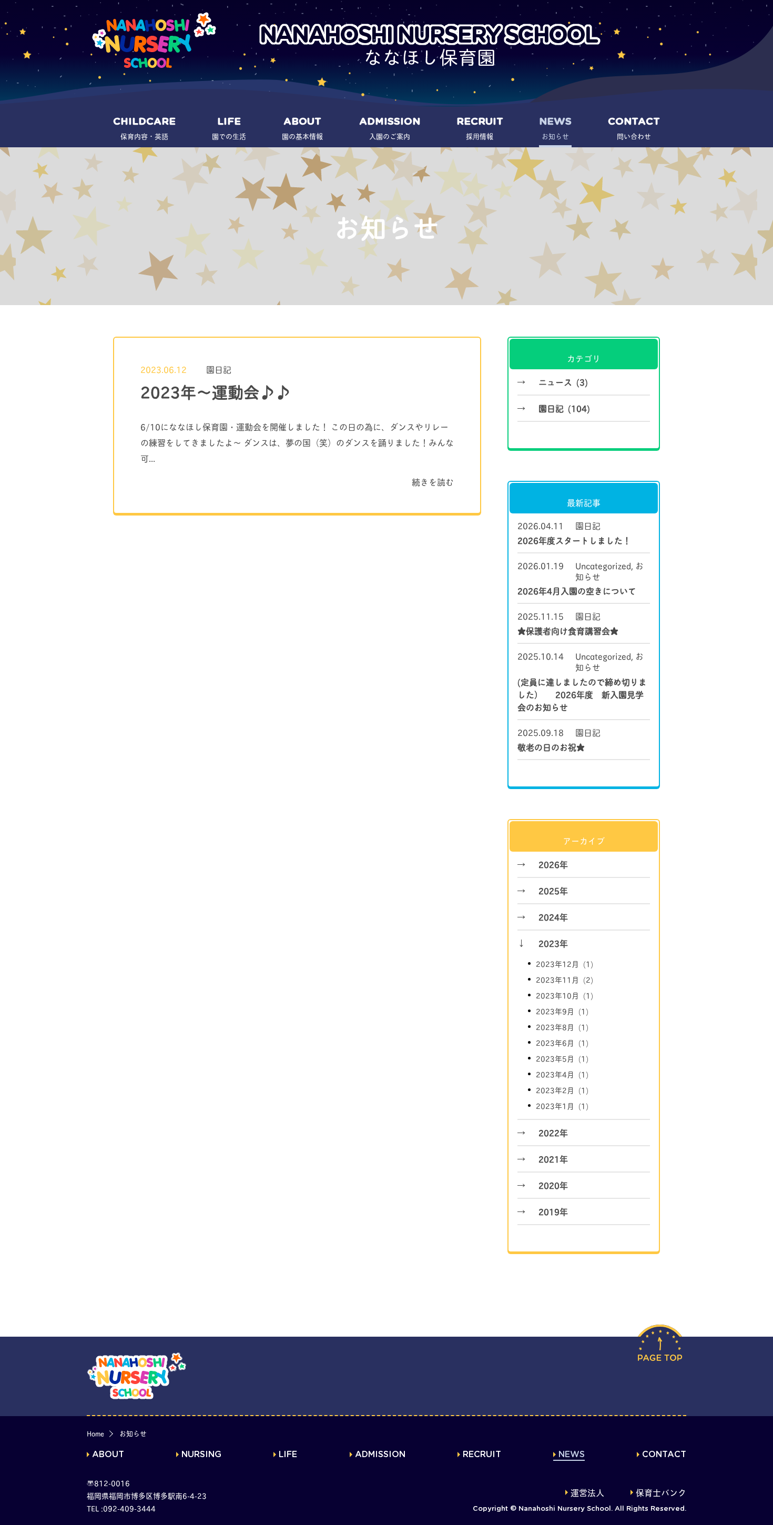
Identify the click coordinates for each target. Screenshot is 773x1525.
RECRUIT (482, 1454)
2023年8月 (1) (562, 1026)
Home (95, 1433)
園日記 (218, 369)
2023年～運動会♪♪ (215, 391)
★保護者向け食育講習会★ (567, 630)
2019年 (553, 1211)
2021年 (553, 1158)
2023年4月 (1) (562, 1073)
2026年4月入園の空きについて (576, 590)
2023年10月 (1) (564, 995)
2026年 (553, 864)
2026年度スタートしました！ (574, 540)
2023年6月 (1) (562, 1042)
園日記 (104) (564, 408)
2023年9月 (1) (562, 1010)
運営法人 (587, 1493)
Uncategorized (603, 565)
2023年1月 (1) (562, 1105)
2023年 (553, 943)
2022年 (553, 1132)
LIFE (288, 1454)
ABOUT (108, 1454)
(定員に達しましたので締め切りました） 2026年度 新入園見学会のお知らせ (582, 694)
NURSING (201, 1454)
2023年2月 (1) (562, 1089)
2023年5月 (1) (562, 1058)
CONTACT (664, 1454)
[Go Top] (660, 1362)
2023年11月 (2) (564, 979)
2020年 (553, 1184)
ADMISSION (380, 1454)
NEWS (571, 1454)
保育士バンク (661, 1493)
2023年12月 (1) (564, 963)
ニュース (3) (563, 381)
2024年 (553, 916)
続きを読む (433, 482)
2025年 (553, 890)
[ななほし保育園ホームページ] (155, 40)
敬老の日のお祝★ (551, 746)
